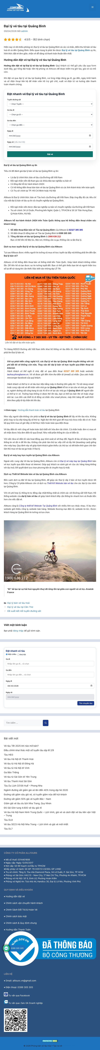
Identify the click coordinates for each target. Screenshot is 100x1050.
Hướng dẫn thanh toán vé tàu (31, 410)
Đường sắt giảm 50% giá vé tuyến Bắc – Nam (27, 799)
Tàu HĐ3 (8, 754)
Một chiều (12, 654)
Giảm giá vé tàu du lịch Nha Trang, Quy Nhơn (27, 803)
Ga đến (9, 670)
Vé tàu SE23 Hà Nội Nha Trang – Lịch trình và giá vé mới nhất (36, 824)
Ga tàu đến (11, 120)
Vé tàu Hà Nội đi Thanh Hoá (18, 759)
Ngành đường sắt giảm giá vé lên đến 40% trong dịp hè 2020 (36, 790)
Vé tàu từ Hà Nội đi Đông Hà (19, 763)
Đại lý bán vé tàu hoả (18, 603)
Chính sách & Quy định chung (21, 923)
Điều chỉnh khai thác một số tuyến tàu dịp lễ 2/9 (29, 750)
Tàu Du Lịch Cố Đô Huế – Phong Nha (23, 785)
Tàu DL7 (8, 828)
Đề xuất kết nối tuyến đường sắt (24, 611)
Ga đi (8, 659)
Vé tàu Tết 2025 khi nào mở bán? (21, 746)
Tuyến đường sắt (14, 100)
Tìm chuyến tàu (85, 703)
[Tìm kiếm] (45, 723)
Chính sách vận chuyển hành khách (24, 903)
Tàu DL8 (8, 820)
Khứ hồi (23, 654)
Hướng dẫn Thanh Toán (18, 929)
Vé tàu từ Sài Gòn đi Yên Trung (20, 777)
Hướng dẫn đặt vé (15, 896)
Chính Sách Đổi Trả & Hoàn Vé (21, 909)
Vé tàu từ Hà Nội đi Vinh (16, 768)
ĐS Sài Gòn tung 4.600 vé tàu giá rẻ (23, 808)
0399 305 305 (17, 948)
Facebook (25, 995)
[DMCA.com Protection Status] (50, 1041)
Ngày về (16, 142)
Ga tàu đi (10, 110)
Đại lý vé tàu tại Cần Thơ (20, 607)
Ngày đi (10, 131)
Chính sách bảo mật (16, 916)
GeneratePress (70, 1046)
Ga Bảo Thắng (11, 772)
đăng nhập (18, 630)
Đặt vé (50, 154)
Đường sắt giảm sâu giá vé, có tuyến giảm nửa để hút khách (35, 794)
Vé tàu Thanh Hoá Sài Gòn (18, 781)
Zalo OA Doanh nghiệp (32, 1003)
